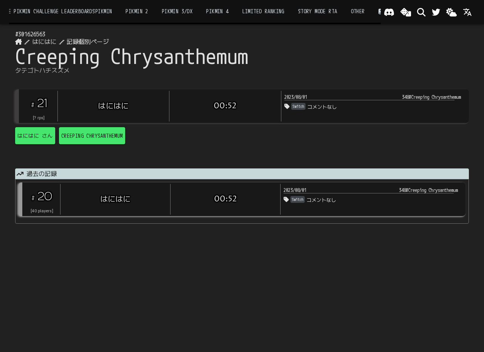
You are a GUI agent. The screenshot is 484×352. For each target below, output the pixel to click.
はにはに (44, 41)
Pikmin (103, 11)
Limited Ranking (263, 11)
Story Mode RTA (317, 11)
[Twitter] (436, 12)
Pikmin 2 (137, 11)
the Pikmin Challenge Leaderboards (48, 11)
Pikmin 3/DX (177, 11)
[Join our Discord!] (389, 12)
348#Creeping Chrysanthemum (431, 97)
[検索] (421, 12)
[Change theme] (451, 12)
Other (358, 11)
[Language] (467, 12)
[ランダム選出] (405, 12)
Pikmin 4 (217, 11)
